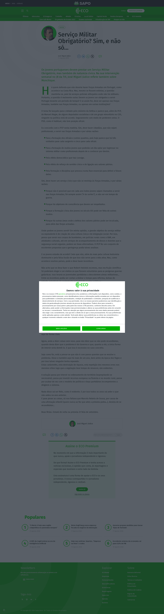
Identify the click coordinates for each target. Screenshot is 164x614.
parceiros (62, 294)
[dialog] (82, 307)
